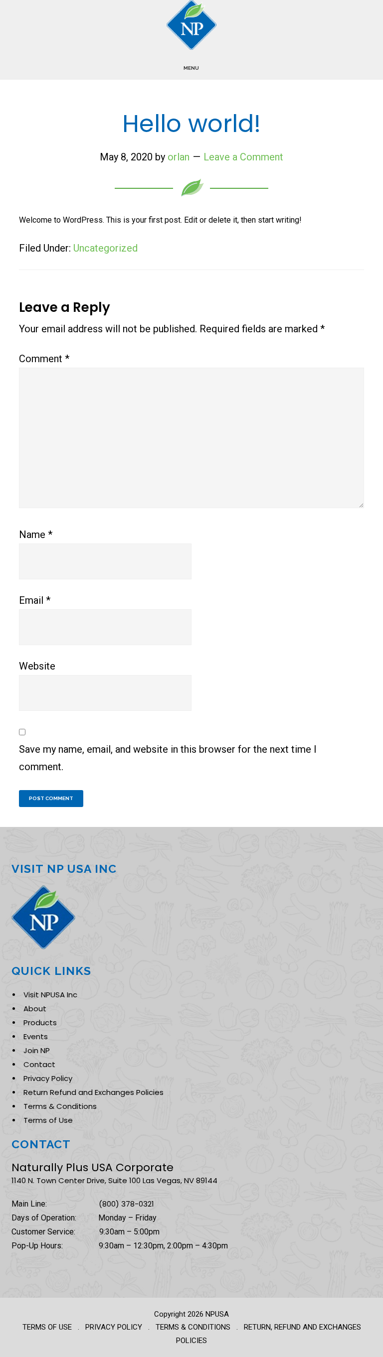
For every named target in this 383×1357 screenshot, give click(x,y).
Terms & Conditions (60, 1106)
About (34, 1008)
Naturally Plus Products (191, 25)
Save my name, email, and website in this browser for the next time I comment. (168, 758)
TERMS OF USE (47, 1327)
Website (37, 666)
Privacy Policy (47, 1078)
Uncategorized (105, 248)
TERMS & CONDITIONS (193, 1327)
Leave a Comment (243, 157)
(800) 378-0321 (126, 1204)
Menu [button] (191, 68)
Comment (44, 359)
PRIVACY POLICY (113, 1327)
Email (34, 600)
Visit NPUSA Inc (50, 994)
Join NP (36, 1050)
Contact (39, 1064)
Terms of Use (48, 1120)
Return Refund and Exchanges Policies (93, 1092)
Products (40, 1022)
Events (35, 1036)
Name (35, 535)
